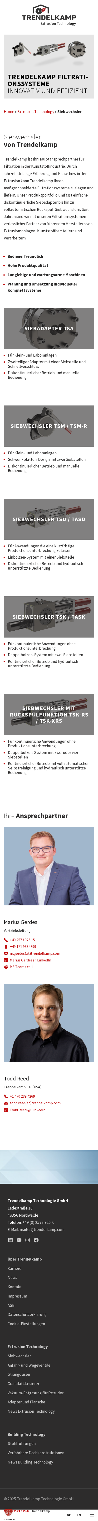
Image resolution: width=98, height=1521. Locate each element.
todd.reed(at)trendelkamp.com (35, 1103)
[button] (8, 1512)
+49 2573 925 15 (22, 940)
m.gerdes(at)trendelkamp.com (35, 953)
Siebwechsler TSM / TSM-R (49, 426)
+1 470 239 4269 (22, 1096)
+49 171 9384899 (23, 946)
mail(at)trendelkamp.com (42, 1229)
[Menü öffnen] (92, 1515)
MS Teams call (21, 967)
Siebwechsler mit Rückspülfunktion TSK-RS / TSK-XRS (49, 714)
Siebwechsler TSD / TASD (49, 519)
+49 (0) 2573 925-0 (38, 1222)
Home (9, 111)
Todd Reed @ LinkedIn (27, 1110)
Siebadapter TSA (49, 328)
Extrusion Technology (35, 111)
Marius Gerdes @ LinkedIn (30, 960)
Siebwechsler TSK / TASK (49, 617)
